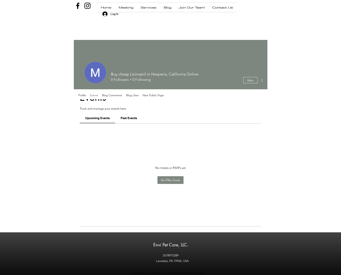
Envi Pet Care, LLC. (170, 245)
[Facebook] (78, 6)
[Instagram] (87, 6)
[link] (97, 118)
